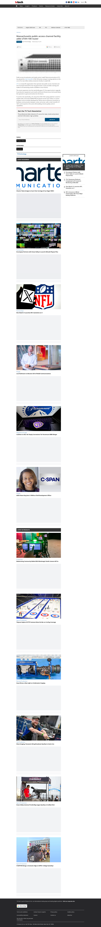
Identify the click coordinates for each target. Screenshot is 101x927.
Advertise (69, 915)
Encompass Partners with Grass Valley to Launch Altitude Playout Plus (74, 174)
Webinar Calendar (55, 27)
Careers (35, 915)
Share (20, 47)
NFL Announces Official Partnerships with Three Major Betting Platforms (74, 193)
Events (41, 6)
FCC (46, 27)
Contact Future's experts (40, 912)
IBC (40, 27)
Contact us (53, 915)
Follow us (50, 47)
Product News (21, 141)
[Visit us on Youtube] (74, 2)
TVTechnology (27, 41)
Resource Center (50, 6)
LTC (17, 84)
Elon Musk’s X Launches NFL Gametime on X (74, 187)
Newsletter (58, 47)
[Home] (17, 6)
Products (34, 6)
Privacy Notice (21, 125)
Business (19, 32)
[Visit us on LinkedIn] (71, 2)
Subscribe (60, 6)
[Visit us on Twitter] (69, 2)
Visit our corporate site (69, 901)
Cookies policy (70, 912)
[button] (83, 2)
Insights (27, 6)
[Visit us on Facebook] (66, 2)
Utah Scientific (29, 79)
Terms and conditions (22, 912)
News (21, 6)
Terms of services (35, 123)
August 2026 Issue (30, 27)
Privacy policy (53, 912)
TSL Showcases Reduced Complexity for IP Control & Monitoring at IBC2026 (73, 181)
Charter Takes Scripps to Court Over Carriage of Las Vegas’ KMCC (74, 167)
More (66, 6)
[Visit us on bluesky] (76, 2)
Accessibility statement (22, 915)
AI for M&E (67, 27)
